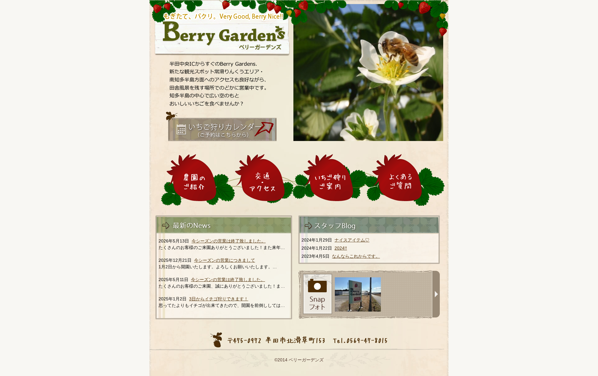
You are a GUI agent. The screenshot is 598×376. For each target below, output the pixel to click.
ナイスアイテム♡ (352, 239)
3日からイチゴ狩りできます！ (218, 298)
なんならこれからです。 (356, 256)
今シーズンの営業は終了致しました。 (229, 240)
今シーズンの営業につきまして (224, 260)
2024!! (341, 248)
